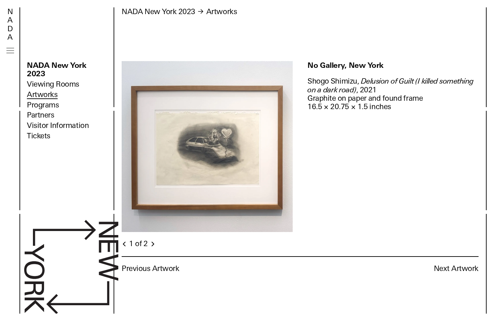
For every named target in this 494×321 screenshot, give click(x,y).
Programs (43, 105)
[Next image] (152, 244)
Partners (40, 115)
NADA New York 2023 (56, 69)
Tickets (38, 136)
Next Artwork (456, 268)
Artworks (42, 94)
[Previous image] (124, 244)
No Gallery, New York (345, 65)
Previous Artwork (150, 268)
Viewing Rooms (53, 84)
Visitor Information (58, 125)
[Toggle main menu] (10, 50)
